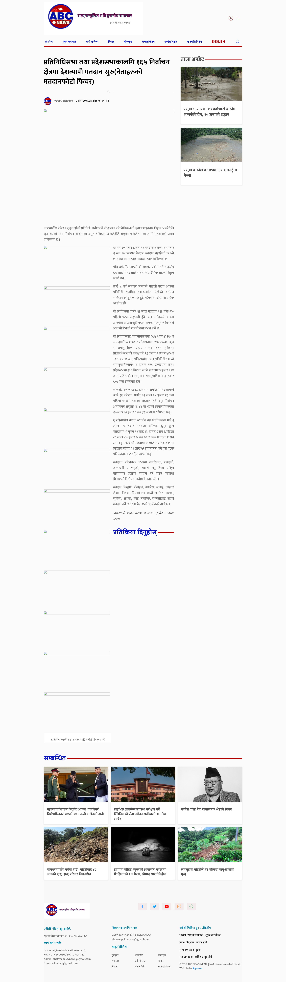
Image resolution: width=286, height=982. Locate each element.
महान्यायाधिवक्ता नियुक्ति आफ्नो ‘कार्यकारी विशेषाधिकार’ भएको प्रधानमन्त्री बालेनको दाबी (75, 812)
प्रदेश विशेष (171, 41)
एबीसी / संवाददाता (63, 101)
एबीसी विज (140, 961)
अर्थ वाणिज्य (92, 41)
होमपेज (49, 41)
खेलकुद (128, 41)
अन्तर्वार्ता (139, 955)
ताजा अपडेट (192, 59)
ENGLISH (218, 41)
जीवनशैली (139, 966)
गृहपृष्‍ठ (115, 955)
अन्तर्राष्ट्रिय (148, 41)
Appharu (197, 968)
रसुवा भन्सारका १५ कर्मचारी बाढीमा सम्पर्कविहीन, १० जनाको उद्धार (210, 112)
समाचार (115, 961)
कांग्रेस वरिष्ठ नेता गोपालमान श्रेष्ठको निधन (206, 809)
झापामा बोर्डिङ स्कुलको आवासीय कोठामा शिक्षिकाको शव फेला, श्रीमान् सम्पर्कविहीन (140, 872)
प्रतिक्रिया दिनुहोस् (135, 532)
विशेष (114, 966)
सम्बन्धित (55, 758)
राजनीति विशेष (194, 41)
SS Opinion (164, 966)
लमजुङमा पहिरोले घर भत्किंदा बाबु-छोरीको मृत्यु (207, 872)
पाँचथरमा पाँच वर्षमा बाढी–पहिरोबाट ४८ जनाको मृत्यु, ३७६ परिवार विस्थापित (71, 872)
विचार (111, 41)
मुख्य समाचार (69, 41)
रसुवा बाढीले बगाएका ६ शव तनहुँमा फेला (210, 173)
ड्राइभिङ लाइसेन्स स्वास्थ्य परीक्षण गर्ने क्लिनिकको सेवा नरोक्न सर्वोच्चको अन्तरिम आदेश (140, 814)
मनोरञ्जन (162, 955)
